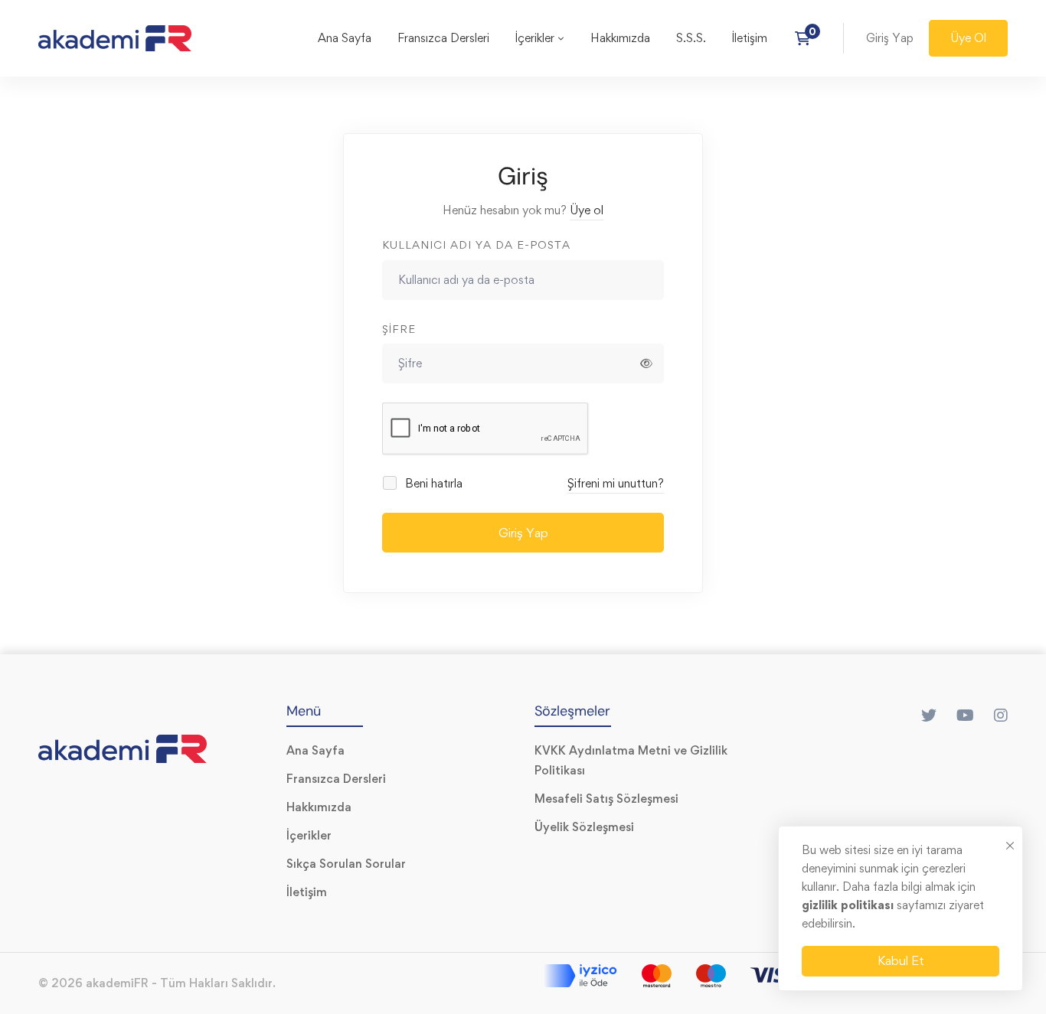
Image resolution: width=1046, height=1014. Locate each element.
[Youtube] (965, 715)
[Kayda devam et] (807, 38)
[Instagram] (1001, 715)
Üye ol (586, 210)
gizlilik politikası (849, 905)
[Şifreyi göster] (646, 363)
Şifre (399, 328)
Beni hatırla (432, 483)
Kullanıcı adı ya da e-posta (476, 244)
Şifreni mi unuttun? (615, 483)
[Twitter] (928, 715)
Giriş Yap (523, 532)
